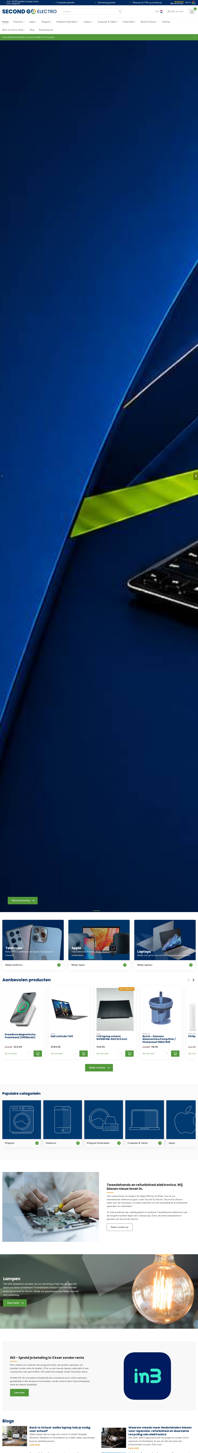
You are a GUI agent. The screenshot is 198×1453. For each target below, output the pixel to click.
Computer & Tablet (107, 21)
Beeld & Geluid (148, 21)
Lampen (87, 21)
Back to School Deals (13, 29)
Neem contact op (119, 1227)
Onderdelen (128, 21)
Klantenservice (46, 29)
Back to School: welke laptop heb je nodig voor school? (59, 1429)
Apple (32, 21)
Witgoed (45, 21)
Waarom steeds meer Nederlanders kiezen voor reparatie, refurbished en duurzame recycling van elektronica (160, 1431)
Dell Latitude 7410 (62, 1036)
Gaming (165, 21)
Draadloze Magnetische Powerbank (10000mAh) (20, 1036)
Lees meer (19, 1392)
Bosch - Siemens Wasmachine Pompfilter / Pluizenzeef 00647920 (159, 1039)
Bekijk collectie (97, 1067)
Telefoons (18, 21)
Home (5, 21)
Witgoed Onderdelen (66, 21)
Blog (32, 29)
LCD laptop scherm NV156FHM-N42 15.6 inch (112, 1038)
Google (50, 37)
